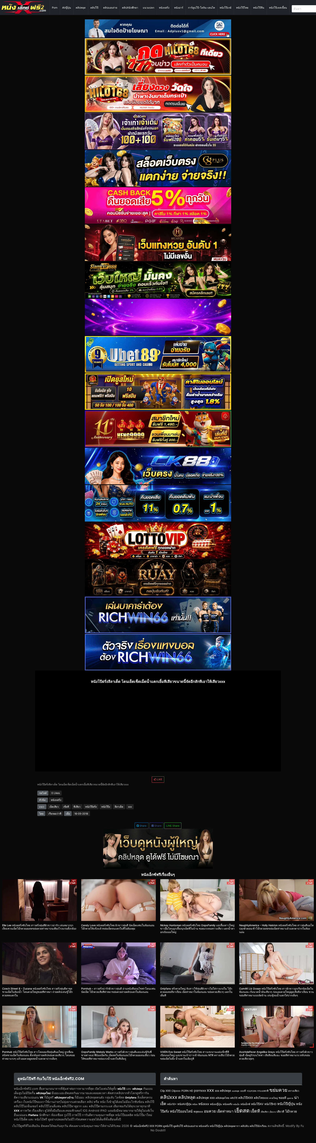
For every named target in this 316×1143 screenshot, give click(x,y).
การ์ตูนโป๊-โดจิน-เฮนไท (201, 7)
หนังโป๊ (121, 1088)
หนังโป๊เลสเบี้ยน (278, 7)
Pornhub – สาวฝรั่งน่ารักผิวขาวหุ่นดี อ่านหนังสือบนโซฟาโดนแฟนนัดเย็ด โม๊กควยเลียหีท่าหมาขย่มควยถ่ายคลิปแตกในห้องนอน (118, 990)
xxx (130, 806)
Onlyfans (130, 1097)
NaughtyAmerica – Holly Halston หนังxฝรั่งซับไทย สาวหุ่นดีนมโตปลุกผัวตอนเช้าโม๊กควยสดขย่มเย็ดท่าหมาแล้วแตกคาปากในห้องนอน (276, 928)
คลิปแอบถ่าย (110, 7)
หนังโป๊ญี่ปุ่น (286, 1104)
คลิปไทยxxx (261, 1098)
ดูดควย (290, 1098)
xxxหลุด (235, 1091)
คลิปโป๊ (94, 7)
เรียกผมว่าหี (54, 813)
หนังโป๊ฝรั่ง (91, 806)
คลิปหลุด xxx (205, 1098)
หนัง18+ (171, 1104)
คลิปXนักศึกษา (130, 7)
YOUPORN (251, 1091)
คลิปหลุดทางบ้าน (64, 1097)
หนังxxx (203, 1104)
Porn (54, 7)
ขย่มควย (278, 1090)
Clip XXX (165, 1090)
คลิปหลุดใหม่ (43, 1093)
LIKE (159, 779)
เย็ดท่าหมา (225, 1111)
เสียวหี (280, 1111)
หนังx (195, 1104)
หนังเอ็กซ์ (245, 1104)
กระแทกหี (262, 1090)
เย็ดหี (255, 1111)
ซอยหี (282, 1098)
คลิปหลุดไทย (222, 1097)
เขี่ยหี (66, 806)
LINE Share (172, 825)
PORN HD (187, 1090)
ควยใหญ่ (273, 1098)
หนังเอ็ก (236, 1104)
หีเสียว (77, 806)
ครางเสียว (293, 1090)
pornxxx (200, 1090)
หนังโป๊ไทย (242, 7)
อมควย (210, 1111)
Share (142, 825)
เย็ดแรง (272, 1112)
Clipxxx (176, 1090)
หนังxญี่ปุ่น (216, 1104)
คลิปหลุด (81, 7)
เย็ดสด (242, 1110)
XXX (16, 1110)
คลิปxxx (168, 1097)
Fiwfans (33, 1115)
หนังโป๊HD (270, 1104)
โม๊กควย (291, 1111)
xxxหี (243, 1090)
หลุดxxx (198, 1111)
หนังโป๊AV (257, 1104)
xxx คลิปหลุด (223, 1090)
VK (41, 1097)
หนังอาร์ (178, 7)
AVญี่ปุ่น (66, 7)
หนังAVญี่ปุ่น (184, 1104)
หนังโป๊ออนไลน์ (181, 1111)
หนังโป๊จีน (258, 7)
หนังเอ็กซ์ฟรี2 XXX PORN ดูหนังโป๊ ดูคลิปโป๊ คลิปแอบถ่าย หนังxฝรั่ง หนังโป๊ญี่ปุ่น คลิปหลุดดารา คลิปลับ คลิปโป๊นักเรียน (200, 1125)
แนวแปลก (148, 7)
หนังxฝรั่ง (164, 7)
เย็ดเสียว (54, 806)
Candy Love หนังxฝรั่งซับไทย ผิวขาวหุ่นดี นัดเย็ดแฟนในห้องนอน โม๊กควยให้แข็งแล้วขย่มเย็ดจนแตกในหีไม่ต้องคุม (117, 927)
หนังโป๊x (105, 806)
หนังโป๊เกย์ (225, 7)
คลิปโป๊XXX (245, 1098)
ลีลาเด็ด (119, 806)
